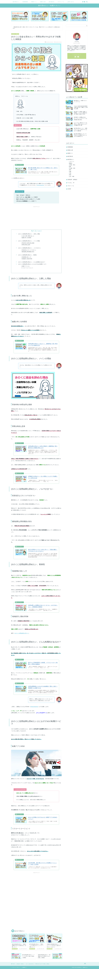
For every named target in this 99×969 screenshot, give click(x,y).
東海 (70, 169)
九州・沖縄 (71, 176)
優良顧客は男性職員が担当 (28, 251)
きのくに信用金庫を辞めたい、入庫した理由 (29, 234)
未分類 (69, 188)
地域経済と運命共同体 (27, 258)
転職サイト (34, 1)
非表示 (39, 231)
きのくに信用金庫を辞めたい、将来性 (27, 255)
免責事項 (24, 967)
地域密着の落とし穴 (26, 257)
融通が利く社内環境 (26, 237)
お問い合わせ (70, 1)
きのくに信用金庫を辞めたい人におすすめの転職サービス (32, 264)
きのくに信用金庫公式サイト (21, 633)
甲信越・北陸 (72, 168)
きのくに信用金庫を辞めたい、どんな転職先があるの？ (31, 262)
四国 (70, 174)
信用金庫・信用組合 (72, 179)
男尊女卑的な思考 (26, 244)
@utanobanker (40, 185)
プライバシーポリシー (16, 967)
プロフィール (61, 1)
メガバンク (71, 161)
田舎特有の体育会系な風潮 (28, 243)
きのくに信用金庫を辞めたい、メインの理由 (29, 241)
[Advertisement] (36, 217)
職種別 (70, 163)
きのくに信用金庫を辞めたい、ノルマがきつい (29, 248)
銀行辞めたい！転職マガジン (49, 5)
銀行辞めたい (16, 1)
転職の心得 (43, 1)
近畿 (70, 171)
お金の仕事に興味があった (28, 236)
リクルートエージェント (27, 267)
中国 (70, 173)
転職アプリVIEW (26, 266)
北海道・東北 (72, 164)
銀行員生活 (51, 1)
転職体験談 (25, 1)
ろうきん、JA (71, 182)
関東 (70, 166)
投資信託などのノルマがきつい (29, 250)
